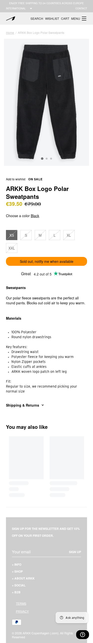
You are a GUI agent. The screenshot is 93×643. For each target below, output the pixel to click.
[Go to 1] (42, 158)
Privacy (22, 611)
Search (37, 18)
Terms (21, 603)
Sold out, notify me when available (46, 261)
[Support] (82, 634)
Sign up (75, 552)
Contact (81, 8)
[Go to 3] (51, 159)
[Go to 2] (47, 159)
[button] (79, 18)
